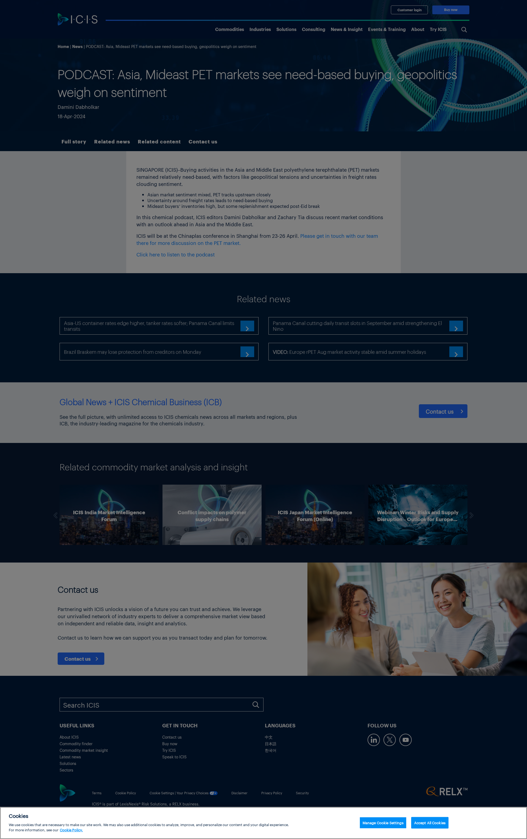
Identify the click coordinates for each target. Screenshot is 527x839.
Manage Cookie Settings (383, 822)
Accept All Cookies (429, 822)
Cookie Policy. (71, 829)
